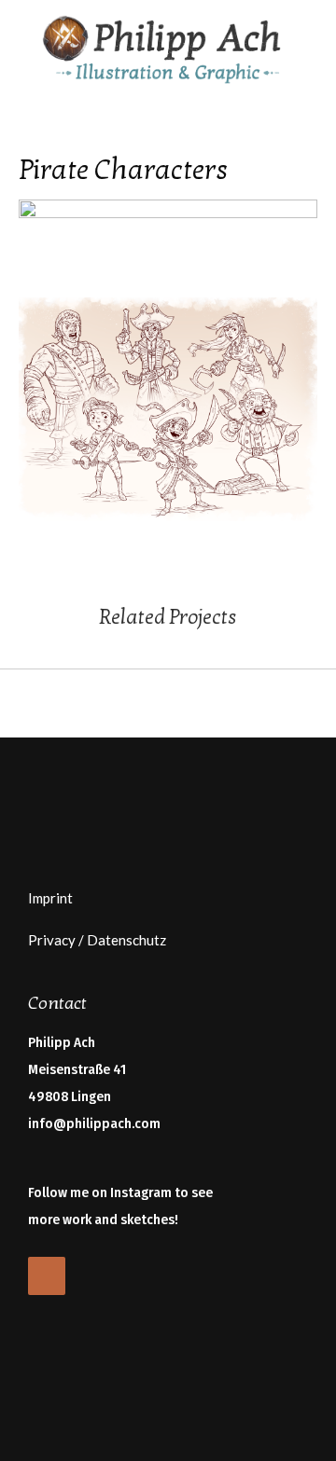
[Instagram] (46, 1276)
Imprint (50, 897)
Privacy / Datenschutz (97, 939)
